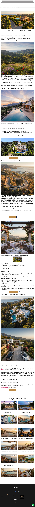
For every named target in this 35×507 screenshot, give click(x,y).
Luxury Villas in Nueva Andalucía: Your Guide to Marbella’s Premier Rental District (9, 412)
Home (1, 7)
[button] (33, 505)
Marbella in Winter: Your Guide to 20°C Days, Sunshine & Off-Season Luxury (9, 438)
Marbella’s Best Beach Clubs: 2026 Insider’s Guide (9, 425)
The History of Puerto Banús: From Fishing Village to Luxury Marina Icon (26, 425)
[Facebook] (14, 502)
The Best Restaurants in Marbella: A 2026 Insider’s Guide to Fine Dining (9, 452)
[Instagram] (15, 502)
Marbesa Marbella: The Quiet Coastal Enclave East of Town (26, 465)
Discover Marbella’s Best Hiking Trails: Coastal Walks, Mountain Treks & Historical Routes (9, 465)
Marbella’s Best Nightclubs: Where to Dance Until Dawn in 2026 (26, 438)
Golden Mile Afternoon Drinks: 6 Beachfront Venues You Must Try (26, 452)
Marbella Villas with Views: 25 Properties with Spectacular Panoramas (26, 412)
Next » (19, 480)
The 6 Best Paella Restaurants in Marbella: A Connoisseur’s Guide (26, 478)
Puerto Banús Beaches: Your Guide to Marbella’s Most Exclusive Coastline (9, 478)
